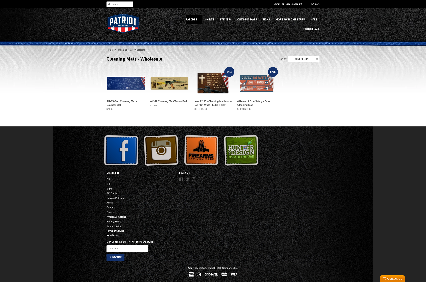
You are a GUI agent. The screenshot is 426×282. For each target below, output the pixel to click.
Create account (294, 4)
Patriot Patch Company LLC (222, 268)
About (109, 202)
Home (109, 50)
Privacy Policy (113, 221)
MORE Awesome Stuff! (291, 19)
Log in (277, 4)
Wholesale (312, 28)
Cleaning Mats (247, 19)
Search (110, 212)
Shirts (209, 19)
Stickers (226, 19)
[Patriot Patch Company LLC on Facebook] (181, 180)
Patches (192, 19)
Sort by (283, 58)
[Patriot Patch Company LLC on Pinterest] (187, 180)
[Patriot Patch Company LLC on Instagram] (193, 180)
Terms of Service (115, 230)
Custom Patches (115, 198)
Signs (266, 19)
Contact (110, 207)
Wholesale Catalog (116, 216)
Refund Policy (113, 226)
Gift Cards (111, 193)
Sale (314, 19)
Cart (317, 4)
